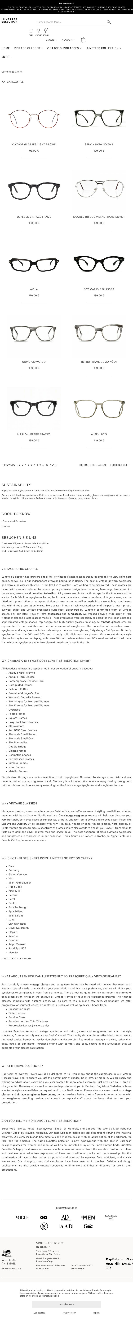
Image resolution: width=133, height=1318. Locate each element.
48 (47, 465)
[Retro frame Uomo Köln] (98, 336)
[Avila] (34, 263)
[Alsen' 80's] (98, 408)
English (51, 40)
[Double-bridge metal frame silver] (98, 191)
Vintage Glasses (27, 48)
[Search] (109, 22)
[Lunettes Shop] (9, 20)
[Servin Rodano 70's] (98, 119)
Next (53, 465)
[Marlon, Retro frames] (34, 408)
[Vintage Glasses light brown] (34, 119)
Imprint (96, 1313)
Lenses (6, 526)
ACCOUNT (68, 40)
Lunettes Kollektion (102, 48)
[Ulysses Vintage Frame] (34, 191)
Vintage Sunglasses (63, 48)
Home (6, 48)
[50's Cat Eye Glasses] (98, 263)
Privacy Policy (69, 1313)
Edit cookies (39, 1313)
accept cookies (67, 1304)
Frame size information (14, 521)
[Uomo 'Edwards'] (34, 336)
